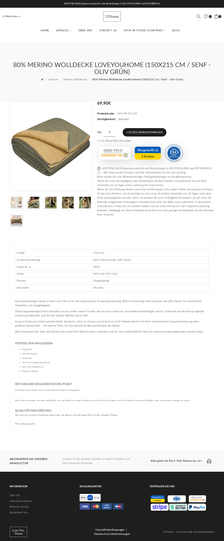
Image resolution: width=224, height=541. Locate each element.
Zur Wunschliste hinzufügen (116, 140)
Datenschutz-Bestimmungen (112, 534)
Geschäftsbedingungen (109, 529)
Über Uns (15, 495)
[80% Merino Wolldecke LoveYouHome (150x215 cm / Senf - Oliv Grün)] (51, 146)
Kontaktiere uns (19, 512)
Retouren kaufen (19, 507)
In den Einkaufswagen (146, 132)
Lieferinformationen (21, 501)
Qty (99, 132)
